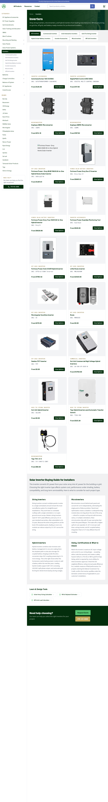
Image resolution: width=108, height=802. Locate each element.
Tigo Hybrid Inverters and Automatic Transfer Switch (87, 411)
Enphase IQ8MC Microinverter (81, 125)
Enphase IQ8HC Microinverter (42, 125)
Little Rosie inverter (77, 269)
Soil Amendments (8, 25)
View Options (59, 87)
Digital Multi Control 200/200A (81, 79)
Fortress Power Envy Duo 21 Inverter (83, 171)
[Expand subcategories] (23, 40)
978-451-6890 (15, 187)
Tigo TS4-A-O (36, 459)
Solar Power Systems (9, 48)
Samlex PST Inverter (39, 361)
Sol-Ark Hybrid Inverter (40, 410)
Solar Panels (6, 44)
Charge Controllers (8, 79)
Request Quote (82, 613)
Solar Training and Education (12, 29)
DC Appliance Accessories (10, 17)
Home (31, 14)
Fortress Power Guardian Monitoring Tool (85, 220)
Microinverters (9, 69)
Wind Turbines (7, 36)
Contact (37, 6)
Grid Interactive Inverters (11, 58)
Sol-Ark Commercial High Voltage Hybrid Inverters (85, 362)
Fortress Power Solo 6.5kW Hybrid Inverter (47, 269)
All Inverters (35, 34)
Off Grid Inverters (9, 71)
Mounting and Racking (9, 40)
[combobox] (71, 6)
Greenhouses (7, 90)
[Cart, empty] (104, 6)
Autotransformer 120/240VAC (42, 79)
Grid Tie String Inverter (11, 60)
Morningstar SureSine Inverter (42, 315)
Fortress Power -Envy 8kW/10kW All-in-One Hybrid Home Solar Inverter (47, 172)
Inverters (5, 52)
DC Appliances (7, 86)
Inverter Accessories (10, 66)
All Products (18, 6)
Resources (28, 6)
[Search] (92, 6)
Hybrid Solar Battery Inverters (13, 63)
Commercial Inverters (11, 55)
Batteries (5, 75)
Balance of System (8, 82)
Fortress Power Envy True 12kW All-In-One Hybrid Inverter (47, 221)
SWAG (4, 32)
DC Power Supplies (8, 21)
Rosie (72, 315)
